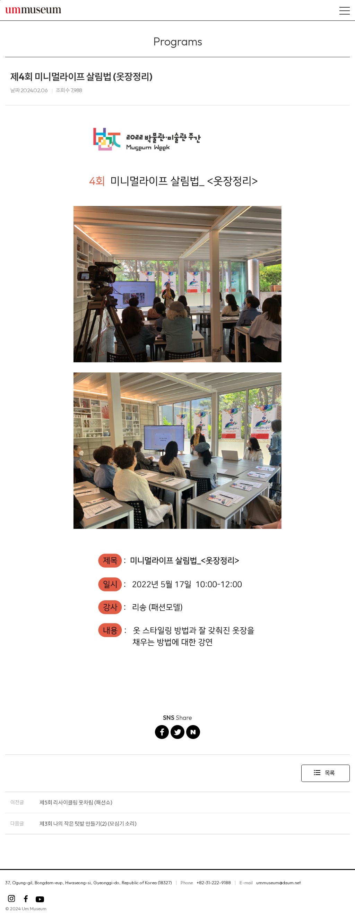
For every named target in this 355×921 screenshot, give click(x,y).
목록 (324, 772)
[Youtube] (39, 899)
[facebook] (26, 898)
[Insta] (11, 898)
